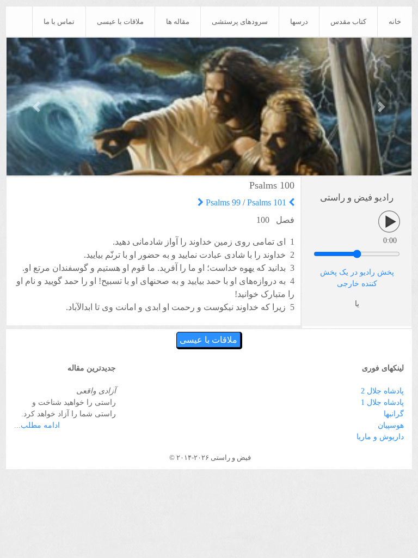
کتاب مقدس (348, 21)
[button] (37, 106)
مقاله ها (177, 21)
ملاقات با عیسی (120, 21)
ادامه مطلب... (37, 425)
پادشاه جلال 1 (382, 402)
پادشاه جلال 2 (382, 391)
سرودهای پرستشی (240, 21)
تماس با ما (59, 21)
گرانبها (394, 414)
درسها (299, 21)
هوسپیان (391, 425)
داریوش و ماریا (380, 437)
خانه (395, 21)
